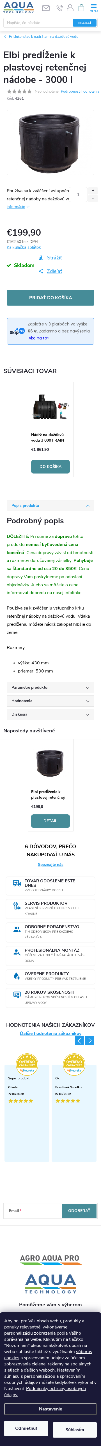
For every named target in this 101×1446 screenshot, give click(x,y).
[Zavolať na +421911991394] (59, 7)
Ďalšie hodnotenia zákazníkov (50, 1034)
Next (89, 1040)
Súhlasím (74, 1430)
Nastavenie (50, 1409)
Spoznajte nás (50, 864)
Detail (50, 821)
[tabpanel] (51, 429)
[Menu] (93, 7)
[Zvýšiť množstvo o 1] (93, 190)
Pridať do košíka (50, 298)
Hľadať (84, 23)
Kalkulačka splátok (24, 247)
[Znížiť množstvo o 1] (93, 198)
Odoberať (79, 1210)
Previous (79, 1040)
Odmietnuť (26, 1428)
